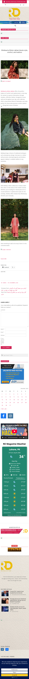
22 (2, 402)
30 (6, 405)
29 (2, 405)
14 (25, 397)
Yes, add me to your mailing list (2, 341)
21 (25, 399)
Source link (3, 259)
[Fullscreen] (26, 437)
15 (2, 399)
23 (6, 402)
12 (18, 397)
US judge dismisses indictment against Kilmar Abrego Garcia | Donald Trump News (18, 600)
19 (18, 399)
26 (18, 402)
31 (10, 405)
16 (6, 399)
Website (2, 335)
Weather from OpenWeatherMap (14, 515)
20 (22, 399)
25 (14, 402)
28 (25, 402)
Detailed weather (7, 512)
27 (22, 402)
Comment (3, 310)
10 (10, 397)
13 (22, 397)
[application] (14, 431)
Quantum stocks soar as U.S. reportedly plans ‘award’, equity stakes (18, 608)
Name (2, 329)
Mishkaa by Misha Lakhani (8, 91)
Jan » (6, 409)
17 (10, 399)
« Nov (2, 409)
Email (2, 332)
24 (10, 402)
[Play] (3, 437)
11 (14, 397)
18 (14, 399)
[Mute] (24, 437)
